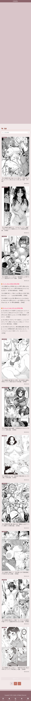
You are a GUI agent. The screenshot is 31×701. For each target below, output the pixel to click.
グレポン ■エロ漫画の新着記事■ (10, 284)
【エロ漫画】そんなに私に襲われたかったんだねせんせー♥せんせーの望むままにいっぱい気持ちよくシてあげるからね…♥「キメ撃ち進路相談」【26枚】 (15, 300)
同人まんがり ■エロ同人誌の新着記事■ (12, 308)
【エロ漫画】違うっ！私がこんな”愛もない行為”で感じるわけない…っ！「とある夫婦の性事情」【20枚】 (15, 294)
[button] (28, 132)
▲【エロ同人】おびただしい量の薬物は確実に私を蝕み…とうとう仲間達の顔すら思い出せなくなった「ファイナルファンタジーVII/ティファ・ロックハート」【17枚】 (15, 330)
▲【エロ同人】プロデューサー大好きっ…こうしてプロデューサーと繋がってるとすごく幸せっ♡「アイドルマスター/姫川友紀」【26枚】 (15, 322)
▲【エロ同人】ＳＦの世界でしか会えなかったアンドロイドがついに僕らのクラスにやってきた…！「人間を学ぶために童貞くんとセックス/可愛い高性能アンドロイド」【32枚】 (15, 314)
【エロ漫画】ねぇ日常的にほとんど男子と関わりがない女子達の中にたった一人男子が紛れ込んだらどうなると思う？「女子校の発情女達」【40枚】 (15, 288)
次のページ (15, 678)
